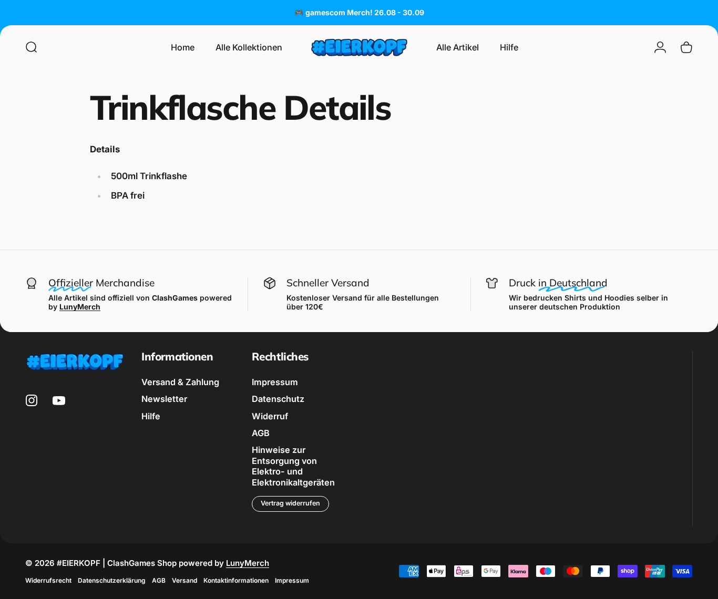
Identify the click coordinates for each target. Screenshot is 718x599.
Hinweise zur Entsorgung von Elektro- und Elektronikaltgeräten (293, 466)
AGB (261, 433)
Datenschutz (278, 399)
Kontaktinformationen (236, 580)
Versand (184, 580)
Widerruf (270, 416)
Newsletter (164, 399)
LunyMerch (247, 563)
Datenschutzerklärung (112, 580)
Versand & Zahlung (180, 382)
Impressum (275, 382)
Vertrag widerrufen (290, 503)
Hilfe (150, 416)
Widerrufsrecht (48, 580)
